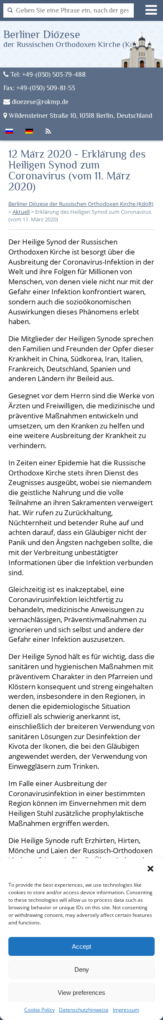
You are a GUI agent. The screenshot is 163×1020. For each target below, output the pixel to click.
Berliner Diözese (74, 38)
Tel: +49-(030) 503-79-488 (47, 74)
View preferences (81, 992)
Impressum (126, 1009)
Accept (81, 946)
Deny (81, 969)
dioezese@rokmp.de (39, 101)
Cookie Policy (39, 1009)
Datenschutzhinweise (84, 1009)
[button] (150, 868)
